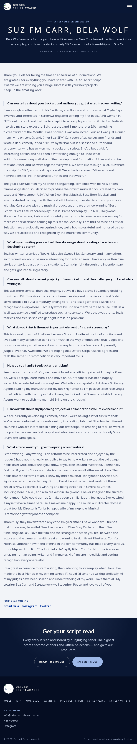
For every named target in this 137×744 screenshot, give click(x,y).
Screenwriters (120, 700)
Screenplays (96, 700)
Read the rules (52, 661)
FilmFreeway (11, 720)
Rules (8, 700)
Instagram (29, 606)
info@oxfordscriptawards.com (21, 715)
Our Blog (33, 700)
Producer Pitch (71, 700)
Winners (50, 700)
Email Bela (11, 606)
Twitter (45, 606)
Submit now (87, 661)
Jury (19, 700)
